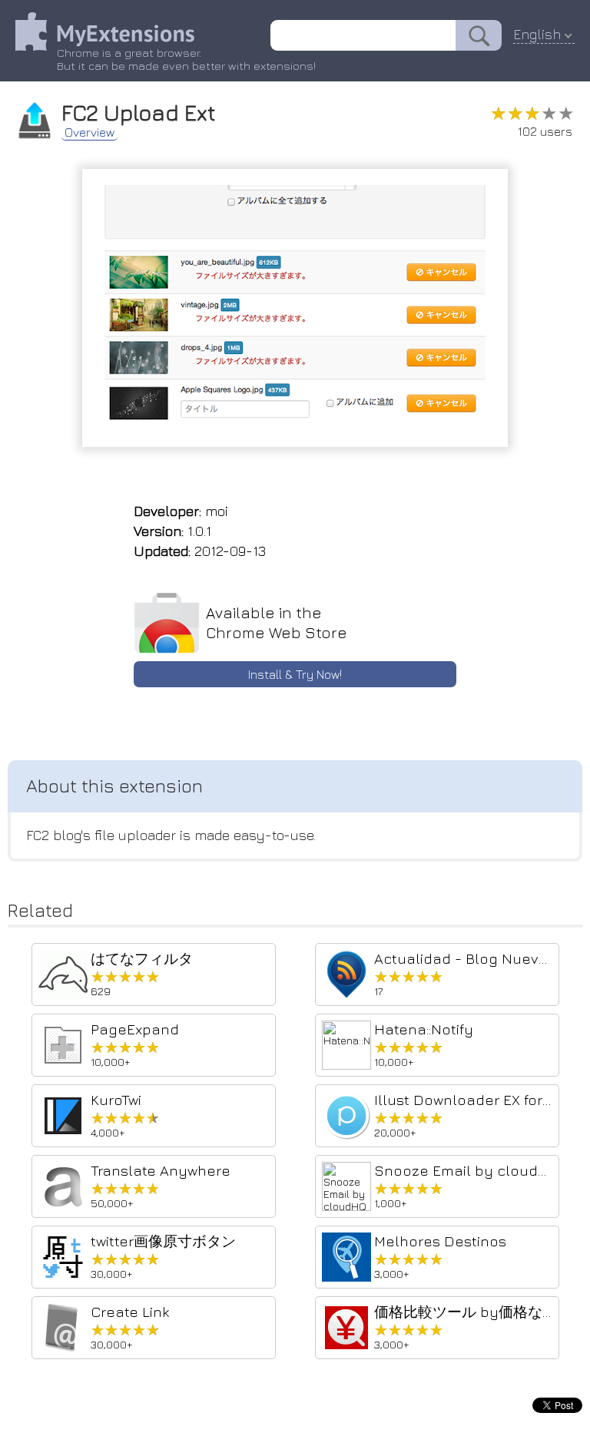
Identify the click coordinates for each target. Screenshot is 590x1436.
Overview (89, 132)
